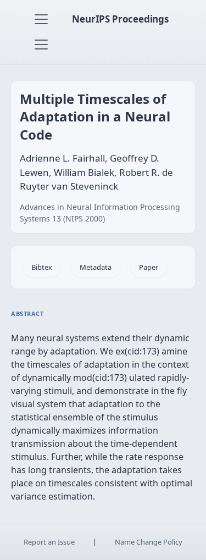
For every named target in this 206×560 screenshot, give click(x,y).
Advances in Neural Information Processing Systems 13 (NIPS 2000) (100, 213)
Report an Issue (49, 542)
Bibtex (41, 267)
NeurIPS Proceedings (120, 19)
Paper (148, 267)
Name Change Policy (148, 542)
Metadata (96, 267)
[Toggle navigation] (41, 19)
